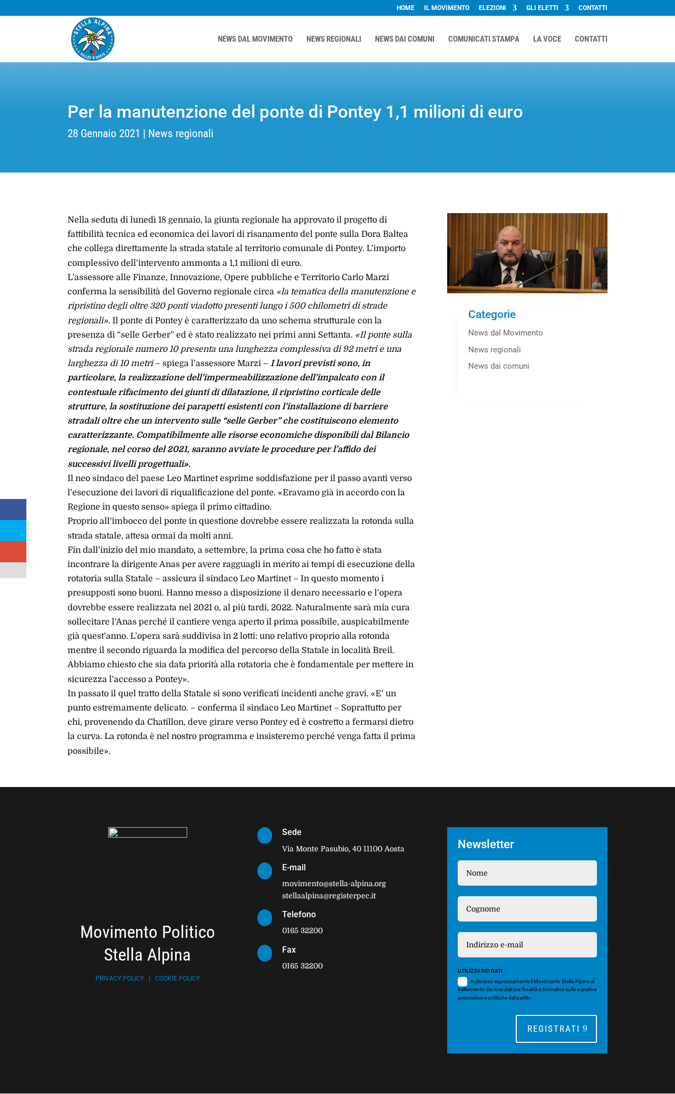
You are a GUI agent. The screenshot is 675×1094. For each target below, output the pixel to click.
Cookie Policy (177, 978)
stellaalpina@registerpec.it (329, 895)
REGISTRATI (553, 1028)
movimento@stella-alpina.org (334, 883)
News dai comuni (498, 366)
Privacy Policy (119, 978)
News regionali (181, 133)
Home (405, 8)
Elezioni (492, 8)
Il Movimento (446, 8)
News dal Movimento (505, 333)
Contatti (593, 8)
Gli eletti (542, 8)
